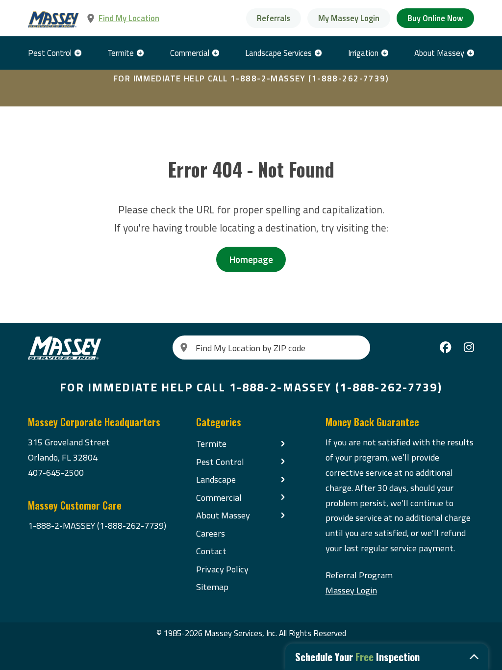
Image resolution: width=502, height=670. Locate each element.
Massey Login (351, 590)
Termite (120, 53)
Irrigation (363, 53)
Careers (210, 533)
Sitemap (212, 586)
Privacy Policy (222, 569)
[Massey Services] (54, 19)
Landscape (216, 479)
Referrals (273, 18)
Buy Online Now (435, 18)
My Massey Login (348, 18)
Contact (211, 551)
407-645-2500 (56, 472)
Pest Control (50, 53)
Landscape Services (278, 53)
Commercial (189, 53)
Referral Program (359, 575)
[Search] (184, 347)
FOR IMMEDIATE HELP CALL (251, 78)
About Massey (439, 53)
